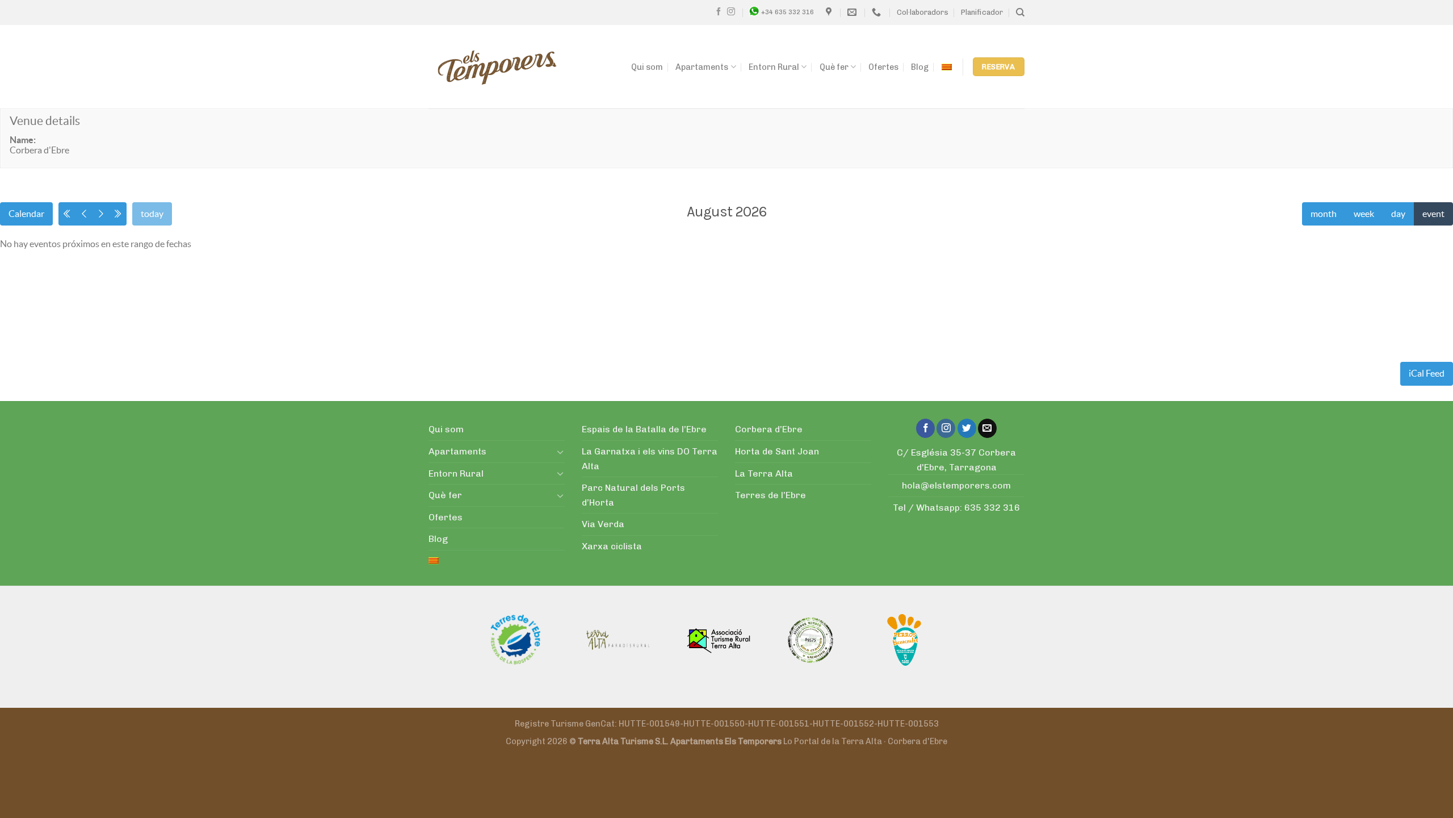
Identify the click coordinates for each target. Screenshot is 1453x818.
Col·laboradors (922, 12)
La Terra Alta (764, 473)
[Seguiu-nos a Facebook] (719, 11)
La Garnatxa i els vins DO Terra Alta (649, 458)
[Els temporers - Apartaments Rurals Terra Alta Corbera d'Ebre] (497, 67)
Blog (920, 67)
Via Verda (603, 524)
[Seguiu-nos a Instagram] (731, 11)
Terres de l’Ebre (770, 495)
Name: (23, 140)
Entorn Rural (774, 67)
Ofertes (883, 67)
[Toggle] (560, 451)
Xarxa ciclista (612, 546)
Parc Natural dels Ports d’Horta (633, 495)
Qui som (647, 67)
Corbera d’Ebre (769, 429)
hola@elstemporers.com (956, 485)
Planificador (982, 12)
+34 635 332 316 (787, 12)
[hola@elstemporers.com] (853, 12)
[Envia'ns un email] (987, 428)
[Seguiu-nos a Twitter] (967, 428)
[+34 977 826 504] (878, 12)
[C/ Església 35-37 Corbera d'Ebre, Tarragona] (830, 12)
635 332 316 (992, 507)
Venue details (45, 120)
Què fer (834, 67)
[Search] (1020, 12)
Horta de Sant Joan (777, 451)
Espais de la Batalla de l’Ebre (644, 429)
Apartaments (701, 67)
